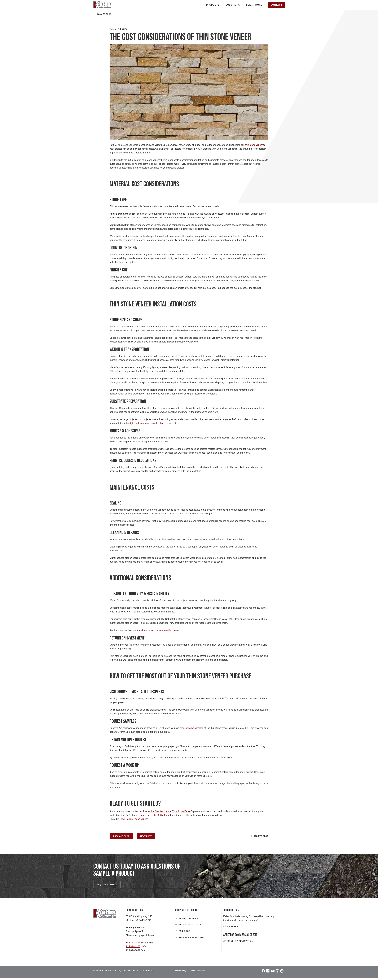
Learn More (254, 4)
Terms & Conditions (196, 971)
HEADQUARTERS (188, 918)
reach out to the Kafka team (155, 815)
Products (212, 4)
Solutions (233, 4)
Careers (232, 926)
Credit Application (240, 941)
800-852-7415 (133, 942)
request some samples (191, 728)
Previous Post (121, 836)
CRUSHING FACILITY (191, 925)
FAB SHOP (185, 931)
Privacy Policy (180, 971)
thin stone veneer (254, 145)
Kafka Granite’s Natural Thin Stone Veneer (169, 811)
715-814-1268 (133, 946)
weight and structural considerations (146, 423)
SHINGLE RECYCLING (191, 937)
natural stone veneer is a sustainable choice (156, 630)
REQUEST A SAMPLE (107, 884)
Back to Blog (104, 14)
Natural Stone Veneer (137, 819)
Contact (276, 4)
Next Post (146, 836)
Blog (122, 819)
